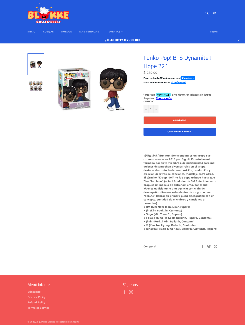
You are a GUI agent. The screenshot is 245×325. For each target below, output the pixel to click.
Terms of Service (38, 307)
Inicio (32, 31)
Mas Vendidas (89, 31)
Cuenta (214, 31)
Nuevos (66, 31)
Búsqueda (34, 291)
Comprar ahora (180, 131)
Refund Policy (36, 302)
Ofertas (115, 31)
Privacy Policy (37, 297)
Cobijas (48, 31)
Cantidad (149, 101)
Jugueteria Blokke (45, 321)
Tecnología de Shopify (67, 321)
